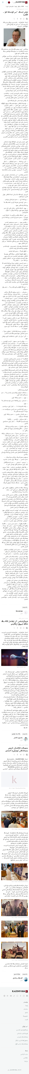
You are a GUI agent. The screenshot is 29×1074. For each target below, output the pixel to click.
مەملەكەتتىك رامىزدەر (22, 1039)
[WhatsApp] (24, 19)
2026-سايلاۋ (21, 7)
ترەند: (26, 6)
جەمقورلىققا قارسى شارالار (21, 1042)
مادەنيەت (25, 607)
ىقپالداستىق (17, 976)
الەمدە (26, 1021)
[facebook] (20, 997)
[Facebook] (17, 19)
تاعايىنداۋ (11, 7)
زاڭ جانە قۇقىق (16, 734)
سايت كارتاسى (24, 1056)
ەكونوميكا (25, 1018)
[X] (14, 19)
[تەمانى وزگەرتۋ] (8, 2)
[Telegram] (21, 19)
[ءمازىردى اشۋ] (3, 2)
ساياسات (26, 1011)
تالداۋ (26, 1014)
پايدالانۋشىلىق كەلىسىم (22, 1032)
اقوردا (7, 7)
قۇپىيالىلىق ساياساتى (22, 1035)
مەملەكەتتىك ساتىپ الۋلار (21, 1046)
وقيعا (16, 7)
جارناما (26, 1063)
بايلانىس (25, 1060)
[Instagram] (27, 19)
